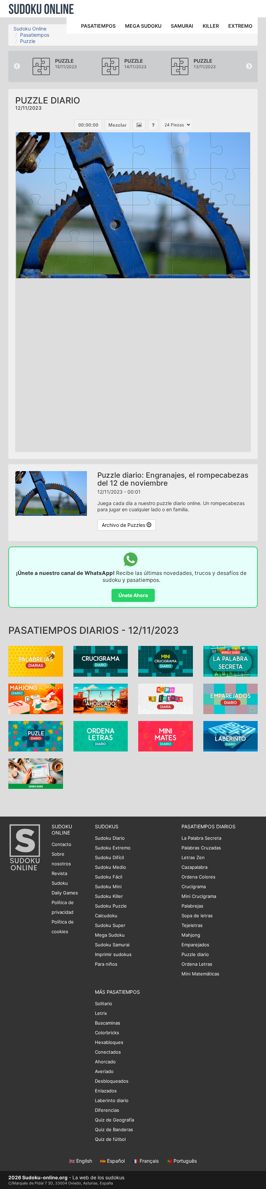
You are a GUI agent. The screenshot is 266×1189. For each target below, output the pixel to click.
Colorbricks (107, 1032)
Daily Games (65, 892)
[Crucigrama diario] (100, 661)
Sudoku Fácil (108, 877)
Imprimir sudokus (113, 954)
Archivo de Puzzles (124, 525)
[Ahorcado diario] (100, 698)
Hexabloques (109, 1042)
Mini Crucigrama (198, 896)
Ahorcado (105, 1061)
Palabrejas (192, 906)
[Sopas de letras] (165, 698)
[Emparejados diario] (230, 698)
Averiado (104, 1071)
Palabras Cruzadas (201, 847)
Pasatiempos (34, 35)
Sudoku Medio (110, 867)
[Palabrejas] (35, 661)
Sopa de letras (197, 915)
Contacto (61, 844)
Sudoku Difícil (109, 857)
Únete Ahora (133, 595)
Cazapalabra (194, 867)
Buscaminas (107, 1023)
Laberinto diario (111, 1100)
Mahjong (190, 935)
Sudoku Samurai (112, 944)
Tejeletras (192, 925)
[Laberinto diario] (230, 736)
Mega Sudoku (110, 935)
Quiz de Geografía (114, 1120)
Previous (17, 66)
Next (249, 66)
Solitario (103, 1003)
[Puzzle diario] (35, 736)
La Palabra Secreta (201, 838)
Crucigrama (193, 886)
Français (149, 1161)
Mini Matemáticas (200, 973)
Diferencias (107, 1110)
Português (184, 1161)
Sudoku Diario (110, 838)
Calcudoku (106, 915)
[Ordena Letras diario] (100, 736)
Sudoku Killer (109, 896)
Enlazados (106, 1090)
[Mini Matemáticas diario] (165, 736)
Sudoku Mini (108, 886)
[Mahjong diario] (35, 698)
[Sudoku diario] (35, 773)
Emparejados (195, 944)
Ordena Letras (196, 964)
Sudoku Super (110, 925)
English (84, 1161)
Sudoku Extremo (113, 847)
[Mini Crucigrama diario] (165, 661)
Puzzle (27, 41)
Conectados (108, 1052)
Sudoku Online (41, 8)
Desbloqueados (111, 1081)
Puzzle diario (195, 954)
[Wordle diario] (230, 661)
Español (116, 1161)
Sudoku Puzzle (111, 906)
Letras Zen (193, 857)
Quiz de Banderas (114, 1129)
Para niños (106, 964)
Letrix (101, 1013)
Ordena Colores (198, 877)
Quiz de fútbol (110, 1139)
